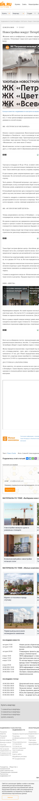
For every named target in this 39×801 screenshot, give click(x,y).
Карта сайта (16, 754)
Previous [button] (4, 155)
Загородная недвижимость (5, 750)
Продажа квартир (3, 733)
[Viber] (35, 458)
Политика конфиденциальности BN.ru (20, 738)
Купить (17, 4)
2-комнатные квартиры (10, 712)
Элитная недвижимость (5, 746)
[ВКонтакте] (27, 458)
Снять (24, 4)
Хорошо (10, 797)
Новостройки (33, 4)
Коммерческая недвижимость (5, 754)
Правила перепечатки (20, 734)
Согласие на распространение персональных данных (19, 749)
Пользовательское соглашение (19, 743)
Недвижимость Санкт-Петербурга (10, 21)
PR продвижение (18, 759)
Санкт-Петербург (4, 7)
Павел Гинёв (11, 453)
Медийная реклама (19, 756)
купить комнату (7, 717)
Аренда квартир (6, 740)
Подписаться (10, 490)
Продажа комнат (3, 737)
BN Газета (24, 21)
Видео (30, 21)
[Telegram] (30, 458)
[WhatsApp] (33, 458)
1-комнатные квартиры (10, 709)
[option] (16, 295)
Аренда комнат (5, 742)
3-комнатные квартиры (10, 714)
